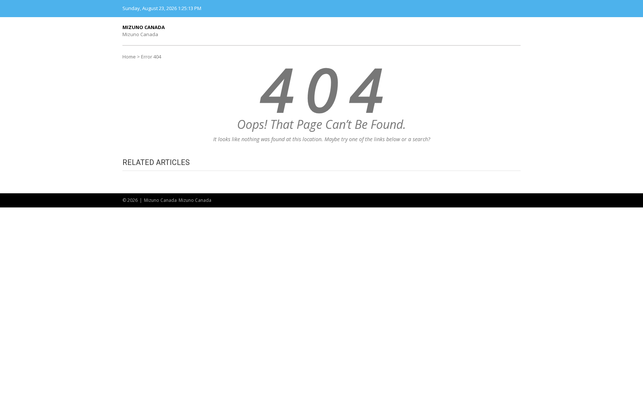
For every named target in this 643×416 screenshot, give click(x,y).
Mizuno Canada (143, 27)
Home (129, 56)
